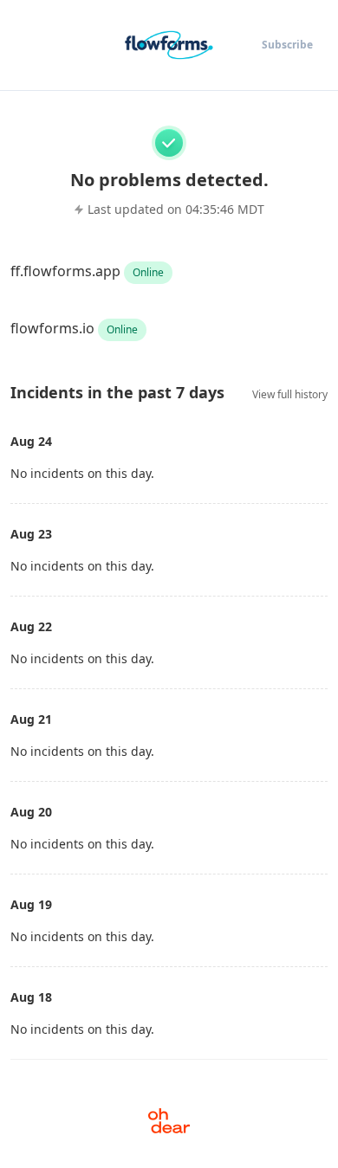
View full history (290, 394)
